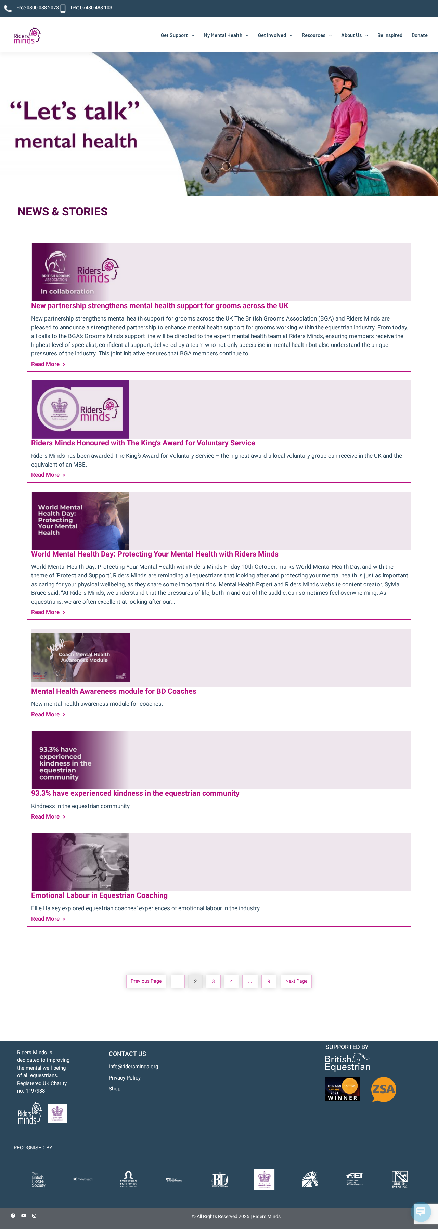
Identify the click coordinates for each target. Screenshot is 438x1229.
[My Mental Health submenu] (247, 35)
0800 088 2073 (43, 7)
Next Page (296, 981)
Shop (114, 1089)
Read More (45, 364)
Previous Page (146, 981)
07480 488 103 (96, 7)
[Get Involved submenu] (291, 35)
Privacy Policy (125, 1078)
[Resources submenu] (330, 35)
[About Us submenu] (366, 35)
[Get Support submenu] (192, 35)
